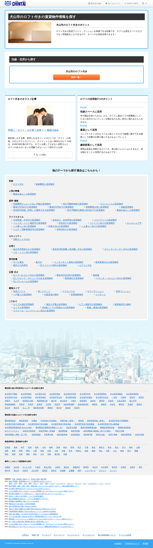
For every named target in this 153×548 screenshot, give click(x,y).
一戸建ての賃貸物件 (22, 294)
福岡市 (45, 471)
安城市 (130, 404)
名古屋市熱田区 (132, 394)
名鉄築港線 (75, 434)
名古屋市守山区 (55, 397)
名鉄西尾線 (36, 434)
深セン (35, 483)
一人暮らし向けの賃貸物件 (93, 226)
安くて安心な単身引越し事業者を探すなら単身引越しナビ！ (29, 521)
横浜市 (66, 467)
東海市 (39, 404)
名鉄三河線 (119, 431)
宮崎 (49, 454)
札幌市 (7, 467)
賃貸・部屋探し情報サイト (21, 479)
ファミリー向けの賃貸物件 (102, 223)
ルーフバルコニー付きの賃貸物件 (29, 275)
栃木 (65, 447)
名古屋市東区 (26, 394)
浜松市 (95, 467)
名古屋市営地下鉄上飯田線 (108, 424)
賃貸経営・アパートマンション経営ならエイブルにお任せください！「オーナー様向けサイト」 (41, 519)
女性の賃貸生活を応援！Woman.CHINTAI (22, 506)
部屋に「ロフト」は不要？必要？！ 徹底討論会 (33, 130)
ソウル (52, 483)
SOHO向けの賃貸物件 (67, 229)
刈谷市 (112, 404)
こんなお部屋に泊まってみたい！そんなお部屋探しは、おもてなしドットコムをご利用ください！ (41, 491)
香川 (129, 451)
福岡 (14, 454)
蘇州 (30, 483)
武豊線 (34, 421)
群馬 (72, 447)
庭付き (39, 262)
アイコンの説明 (125, 535)
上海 (25, 483)
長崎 (28, 454)
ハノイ (101, 483)
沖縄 (65, 454)
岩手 (22, 447)
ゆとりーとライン (12, 431)
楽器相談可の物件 (122, 304)
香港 (10, 483)
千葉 (86, 447)
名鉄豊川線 (48, 434)
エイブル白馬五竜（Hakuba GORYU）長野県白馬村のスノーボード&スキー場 (35, 516)
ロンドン (113, 471)
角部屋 (96, 275)
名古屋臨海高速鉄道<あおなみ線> (18, 427)
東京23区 (47, 467)
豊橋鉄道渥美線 (124, 427)
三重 (35, 451)
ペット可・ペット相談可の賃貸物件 (30, 223)
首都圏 (62, 471)
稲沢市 (132, 397)
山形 (44, 447)
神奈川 (101, 447)
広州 (41, 483)
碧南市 (103, 404)
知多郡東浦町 (69, 404)
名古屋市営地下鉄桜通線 (84, 424)
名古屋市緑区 (70, 397)
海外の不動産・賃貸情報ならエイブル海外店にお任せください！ (30, 481)
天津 (46, 483)
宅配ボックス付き (21, 239)
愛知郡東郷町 (10, 404)
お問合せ (25, 535)
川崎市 (57, 467)
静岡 (21, 451)
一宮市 (114, 397)
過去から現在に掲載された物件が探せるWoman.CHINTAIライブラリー (32, 509)
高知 (6, 454)
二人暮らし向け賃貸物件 (24, 226)
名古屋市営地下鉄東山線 (15, 424)
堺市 (140, 467)
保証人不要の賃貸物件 (56, 304)
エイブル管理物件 (21, 307)
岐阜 (14, 451)
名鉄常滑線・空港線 (47, 431)
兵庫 (63, 451)
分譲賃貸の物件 (51, 294)
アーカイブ (46, 535)
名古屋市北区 (40, 394)
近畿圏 (71, 471)
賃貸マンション (123, 291)
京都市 (123, 467)
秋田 (37, 447)
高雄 (20, 483)
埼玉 (79, 447)
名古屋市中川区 (11, 397)
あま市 (16, 401)
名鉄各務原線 (126, 434)
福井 (131, 447)
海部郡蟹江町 (42, 401)
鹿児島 (57, 454)
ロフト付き (18, 184)
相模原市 (76, 467)
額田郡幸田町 (38, 408)
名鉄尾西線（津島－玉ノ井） (16, 434)
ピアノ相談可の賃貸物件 (90, 304)
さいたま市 (27, 467)
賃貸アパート (19, 291)
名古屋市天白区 (102, 397)
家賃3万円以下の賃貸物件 (25, 207)
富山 (116, 447)
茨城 (58, 447)
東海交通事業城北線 (89, 427)
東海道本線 (23, 421)
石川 (124, 447)
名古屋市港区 (26, 397)
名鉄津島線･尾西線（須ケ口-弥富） (97, 431)
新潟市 (114, 467)
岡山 (100, 451)
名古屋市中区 (85, 394)
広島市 (25, 471)
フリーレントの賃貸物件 (111, 204)
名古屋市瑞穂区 (116, 394)
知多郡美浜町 (83, 404)
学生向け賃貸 (35, 479)
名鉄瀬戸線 (87, 434)
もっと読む (41, 154)
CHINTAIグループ (132, 543)
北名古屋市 (121, 401)
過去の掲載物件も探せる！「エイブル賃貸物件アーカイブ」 (29, 499)
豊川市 (59, 408)
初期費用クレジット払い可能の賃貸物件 (32, 204)
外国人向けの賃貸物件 (58, 226)
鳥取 (86, 451)
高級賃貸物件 (127, 207)
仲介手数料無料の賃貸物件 (75, 204)
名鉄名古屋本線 (29, 431)
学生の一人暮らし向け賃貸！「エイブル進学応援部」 (26, 496)
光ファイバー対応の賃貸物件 (53, 265)
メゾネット (100, 294)
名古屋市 (104, 467)
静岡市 (86, 467)
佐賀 (21, 454)
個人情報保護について (107, 535)
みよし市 (26, 408)
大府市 (48, 404)
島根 (93, 451)
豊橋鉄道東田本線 (107, 427)
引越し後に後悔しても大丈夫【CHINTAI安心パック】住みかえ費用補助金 (33, 514)
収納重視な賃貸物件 (45, 184)
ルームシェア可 (134, 223)
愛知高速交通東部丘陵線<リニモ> (49, 427)
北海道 (7, 447)
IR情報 (145, 543)
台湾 (15, 483)
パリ (84, 483)
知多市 (57, 404)
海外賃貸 (43, 479)
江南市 (123, 397)
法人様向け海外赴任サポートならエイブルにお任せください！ (29, 488)
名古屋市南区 (40, 397)
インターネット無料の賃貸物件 (68, 262)
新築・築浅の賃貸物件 (97, 307)
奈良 (70, 451)
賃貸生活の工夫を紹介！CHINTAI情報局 (22, 504)
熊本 (35, 454)
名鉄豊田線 (62, 431)
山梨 (138, 447)
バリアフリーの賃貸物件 (105, 220)
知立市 (7, 408)
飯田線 (81, 421)
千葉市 (37, 467)
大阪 (56, 451)
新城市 (68, 408)
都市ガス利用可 (20, 265)
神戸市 (7, 471)
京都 (49, 451)
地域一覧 (35, 535)
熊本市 (53, 471)
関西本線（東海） (67, 421)
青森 (15, 447)
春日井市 (63, 401)
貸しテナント (44, 291)
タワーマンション (95, 291)
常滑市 (30, 404)
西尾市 (139, 404)
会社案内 (118, 543)
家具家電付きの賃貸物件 (106, 262)
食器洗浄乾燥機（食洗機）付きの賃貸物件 (72, 249)
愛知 (28, 451)
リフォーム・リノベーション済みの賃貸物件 (34, 310)
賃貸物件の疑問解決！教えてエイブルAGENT (24, 501)
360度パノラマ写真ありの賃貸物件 (58, 307)
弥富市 (7, 401)
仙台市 (16, 467)
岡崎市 (94, 404)
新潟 (109, 447)
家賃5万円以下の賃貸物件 (61, 207)
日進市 (110, 401)
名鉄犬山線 (100, 434)
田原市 (77, 408)
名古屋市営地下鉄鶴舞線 (118, 421)
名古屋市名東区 (86, 397)
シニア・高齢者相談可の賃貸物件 (29, 229)
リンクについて (73, 535)
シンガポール (92, 483)
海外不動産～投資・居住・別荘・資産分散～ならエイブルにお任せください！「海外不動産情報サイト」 (44, 486)
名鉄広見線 (139, 434)
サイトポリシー (88, 535)
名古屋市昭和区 (100, 394)
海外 (79, 471)
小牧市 (73, 401)
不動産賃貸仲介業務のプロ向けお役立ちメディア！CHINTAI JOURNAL (32, 511)
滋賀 (42, 451)
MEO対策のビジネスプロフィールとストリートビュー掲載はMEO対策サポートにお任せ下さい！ (41, 526)
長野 (6, 451)
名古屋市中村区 (70, 394)
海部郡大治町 (28, 401)
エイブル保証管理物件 (23, 304)
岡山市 (16, 471)
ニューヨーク (90, 471)
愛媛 (136, 451)
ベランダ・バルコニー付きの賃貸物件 (113, 278)
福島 (51, 447)
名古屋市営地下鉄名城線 (38, 424)
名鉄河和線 (75, 431)
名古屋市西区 (54, 394)
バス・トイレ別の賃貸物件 (25, 252)
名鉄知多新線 (62, 434)
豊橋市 (50, 408)
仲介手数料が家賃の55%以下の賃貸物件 (86, 210)
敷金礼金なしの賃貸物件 (24, 194)
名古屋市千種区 (11, 394)
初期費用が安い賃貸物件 (97, 207)
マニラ (107, 483)
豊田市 (121, 404)
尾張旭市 (83, 401)
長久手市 (133, 401)
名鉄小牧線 (112, 434)
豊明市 (102, 401)
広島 (108, 451)
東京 (93, 447)
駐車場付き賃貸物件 (74, 278)
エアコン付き (85, 265)
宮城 (30, 447)
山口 (115, 451)
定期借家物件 (77, 294)
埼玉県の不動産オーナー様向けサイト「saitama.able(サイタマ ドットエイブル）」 (37, 493)
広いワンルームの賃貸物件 (25, 281)
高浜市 (16, 408)
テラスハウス (68, 291)
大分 (42, 454)
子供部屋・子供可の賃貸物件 (26, 220)
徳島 (122, 451)
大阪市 (132, 467)
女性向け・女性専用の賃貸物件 (67, 220)
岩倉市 (93, 401)
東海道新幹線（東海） (96, 421)
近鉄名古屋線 (71, 427)
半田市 (22, 404)
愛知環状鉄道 (10, 421)
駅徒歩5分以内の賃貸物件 (69, 275)
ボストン (102, 471)
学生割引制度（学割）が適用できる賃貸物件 (34, 210)
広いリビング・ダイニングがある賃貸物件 (33, 278)
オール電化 (18, 262)
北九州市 (35, 471)
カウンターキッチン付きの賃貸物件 (121, 249)
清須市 (141, 397)
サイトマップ (59, 535)
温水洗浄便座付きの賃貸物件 (26, 249)
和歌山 (78, 451)
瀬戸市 (53, 401)
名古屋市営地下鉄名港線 (61, 424)
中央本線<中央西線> (48, 421)
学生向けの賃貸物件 (68, 223)
